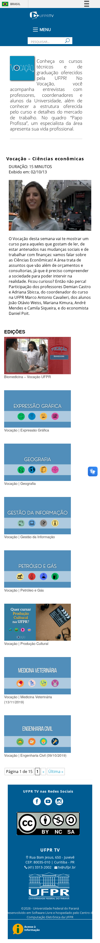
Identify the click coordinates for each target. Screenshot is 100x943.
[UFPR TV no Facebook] (37, 803)
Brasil (15, 4)
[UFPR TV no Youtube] (48, 803)
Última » (55, 771)
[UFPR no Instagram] (59, 803)
